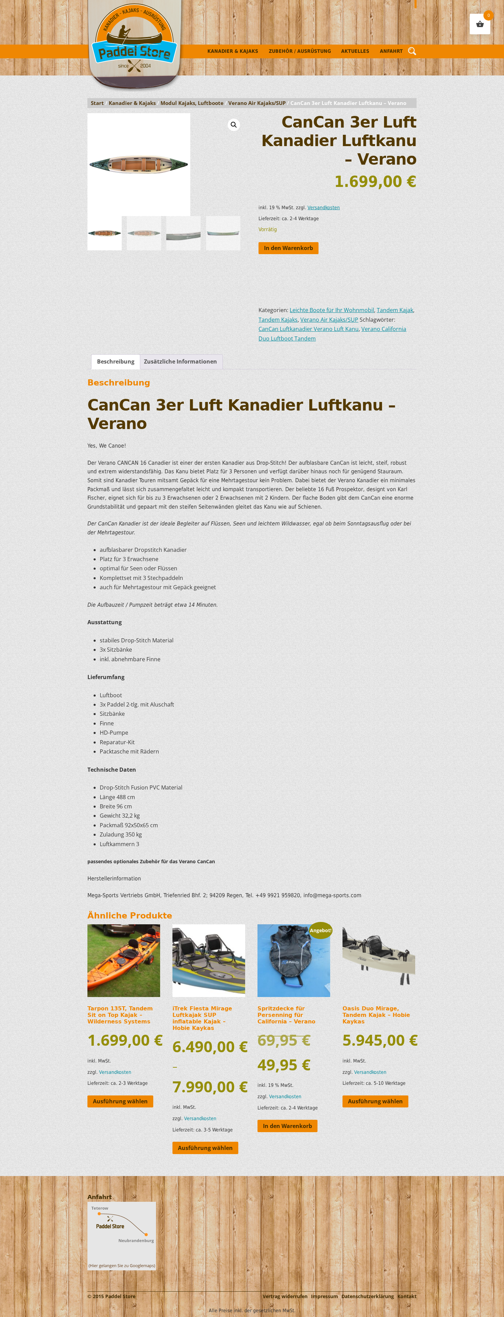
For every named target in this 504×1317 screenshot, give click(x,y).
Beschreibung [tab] (115, 361)
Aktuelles (355, 51)
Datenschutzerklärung (367, 1296)
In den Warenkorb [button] (287, 1126)
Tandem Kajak (395, 310)
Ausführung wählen (120, 1101)
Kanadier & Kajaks (232, 51)
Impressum (324, 1296)
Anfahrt (391, 51)
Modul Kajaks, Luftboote (192, 102)
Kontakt (407, 1296)
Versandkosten (324, 207)
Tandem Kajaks (278, 319)
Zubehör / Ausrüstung (300, 51)
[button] (234, 125)
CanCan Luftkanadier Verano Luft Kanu (309, 329)
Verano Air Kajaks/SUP (257, 102)
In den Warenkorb (288, 248)
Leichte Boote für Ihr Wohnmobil (332, 310)
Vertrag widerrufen (285, 1296)
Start (97, 102)
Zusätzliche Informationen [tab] (180, 361)
